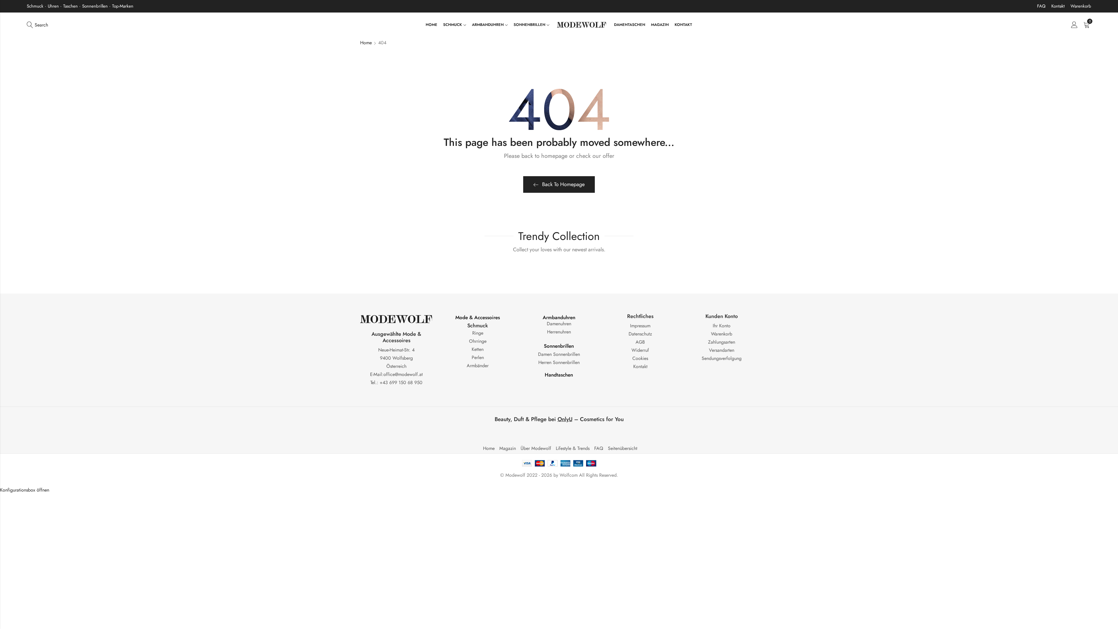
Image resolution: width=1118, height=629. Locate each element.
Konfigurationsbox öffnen (24, 490)
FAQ (1041, 6)
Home (366, 42)
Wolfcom (569, 475)
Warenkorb (1081, 6)
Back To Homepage (563, 184)
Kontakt (1058, 6)
